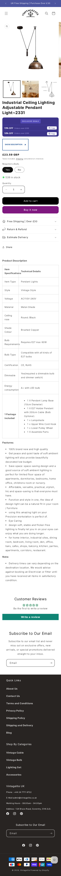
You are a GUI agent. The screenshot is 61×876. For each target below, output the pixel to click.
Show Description (13, 144)
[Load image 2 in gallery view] (30, 89)
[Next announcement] (55, 3)
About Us (12, 688)
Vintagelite (25, 870)
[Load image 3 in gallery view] (49, 89)
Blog (9, 732)
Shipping (19, 159)
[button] (6, 13)
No (19, 169)
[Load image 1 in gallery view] (11, 89)
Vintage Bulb (14, 760)
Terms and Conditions (19, 703)
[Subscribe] (51, 663)
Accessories (13, 774)
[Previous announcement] (5, 3)
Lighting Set (13, 767)
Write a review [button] (30, 617)
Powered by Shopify (39, 870)
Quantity (6, 183)
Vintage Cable (15, 752)
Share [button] (9, 247)
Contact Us (13, 696)
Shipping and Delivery (19, 725)
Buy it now (30, 209)
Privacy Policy (15, 710)
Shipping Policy (15, 718)
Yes (8, 169)
